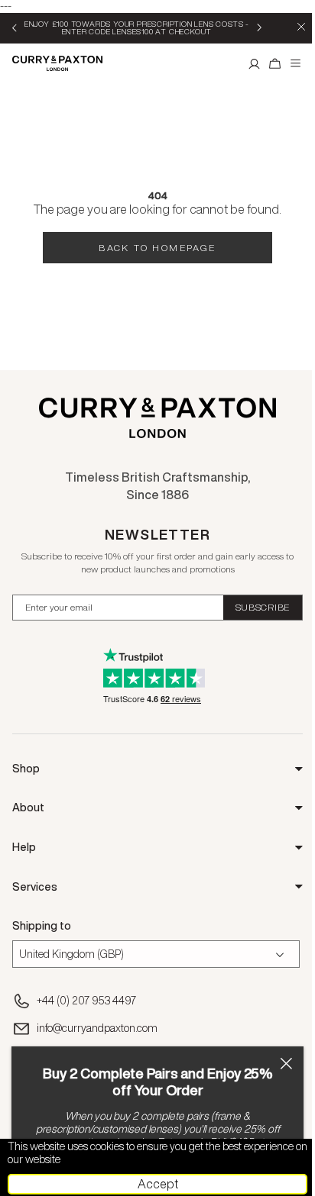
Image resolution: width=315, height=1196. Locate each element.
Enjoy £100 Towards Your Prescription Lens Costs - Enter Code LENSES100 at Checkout (136, 27)
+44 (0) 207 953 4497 (86, 1000)
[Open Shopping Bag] (275, 63)
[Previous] (15, 27)
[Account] (254, 63)
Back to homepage (157, 248)
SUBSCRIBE (262, 607)
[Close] (286, 1063)
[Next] (258, 27)
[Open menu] (296, 63)
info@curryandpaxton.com (97, 1028)
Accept (158, 1184)
